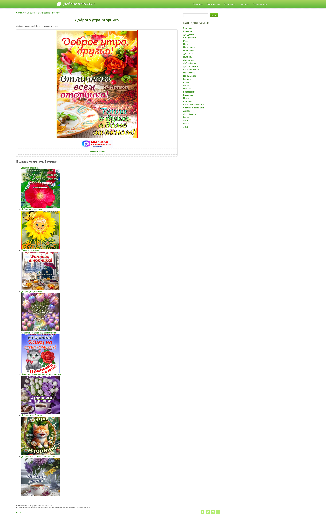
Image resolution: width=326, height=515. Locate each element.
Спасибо (187, 101)
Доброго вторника (29, 168)
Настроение (189, 47)
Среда (186, 82)
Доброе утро (189, 60)
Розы (185, 41)
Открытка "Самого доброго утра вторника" (41, 374)
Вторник (56, 13)
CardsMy (20, 13)
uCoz (18, 512)
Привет (186, 98)
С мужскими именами (193, 108)
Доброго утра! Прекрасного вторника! (39, 456)
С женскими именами (193, 104)
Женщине (188, 28)
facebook (202, 512)
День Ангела (189, 54)
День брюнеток (190, 114)
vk (218, 512)
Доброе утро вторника (31, 209)
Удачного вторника (30, 250)
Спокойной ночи (191, 69)
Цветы (186, 44)
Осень (186, 124)
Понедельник (189, 76)
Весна (186, 117)
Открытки (31, 13)
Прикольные (189, 73)
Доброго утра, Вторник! (32, 415)
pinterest (208, 512)
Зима (185, 127)
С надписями (189, 38)
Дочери (186, 111)
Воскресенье (189, 92)
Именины (187, 57)
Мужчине (187, 31)
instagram (213, 512)
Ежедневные (44, 13)
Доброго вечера (190, 66)
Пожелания (188, 50)
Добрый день (189, 63)
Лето (185, 120)
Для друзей (188, 34)
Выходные (188, 95)
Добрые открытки (79, 4)
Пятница (187, 89)
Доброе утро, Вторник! (31, 291)
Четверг (187, 85)
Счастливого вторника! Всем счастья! (39, 333)
